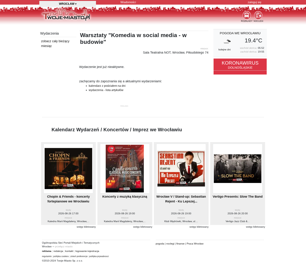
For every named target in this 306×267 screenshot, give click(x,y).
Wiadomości (128, 2)
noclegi (170, 243)
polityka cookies (61, 256)
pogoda (160, 243)
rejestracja (93, 251)
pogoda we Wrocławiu (240, 33)
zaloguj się (254, 2)
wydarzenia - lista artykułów (106, 90)
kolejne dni (225, 49)
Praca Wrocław (195, 243)
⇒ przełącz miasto (62, 246)
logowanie (81, 251)
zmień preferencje (79, 256)
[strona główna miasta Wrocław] (66, 14)
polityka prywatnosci (99, 256)
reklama (46, 251)
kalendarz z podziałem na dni (107, 85)
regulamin (47, 256)
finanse (180, 243)
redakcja (58, 251)
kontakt (69, 251)
